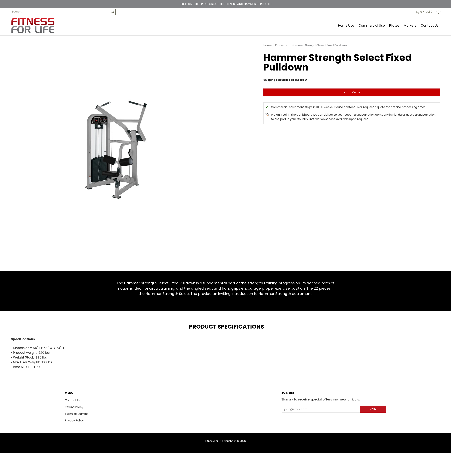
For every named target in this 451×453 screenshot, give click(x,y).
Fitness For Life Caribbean (220, 441)
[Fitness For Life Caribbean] (33, 25)
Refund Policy (74, 407)
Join (373, 409)
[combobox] (60, 12)
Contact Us (73, 400)
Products (281, 45)
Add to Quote (351, 92)
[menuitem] (424, 12)
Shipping (269, 80)
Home (267, 45)
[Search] (112, 12)
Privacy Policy (74, 420)
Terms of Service (76, 414)
